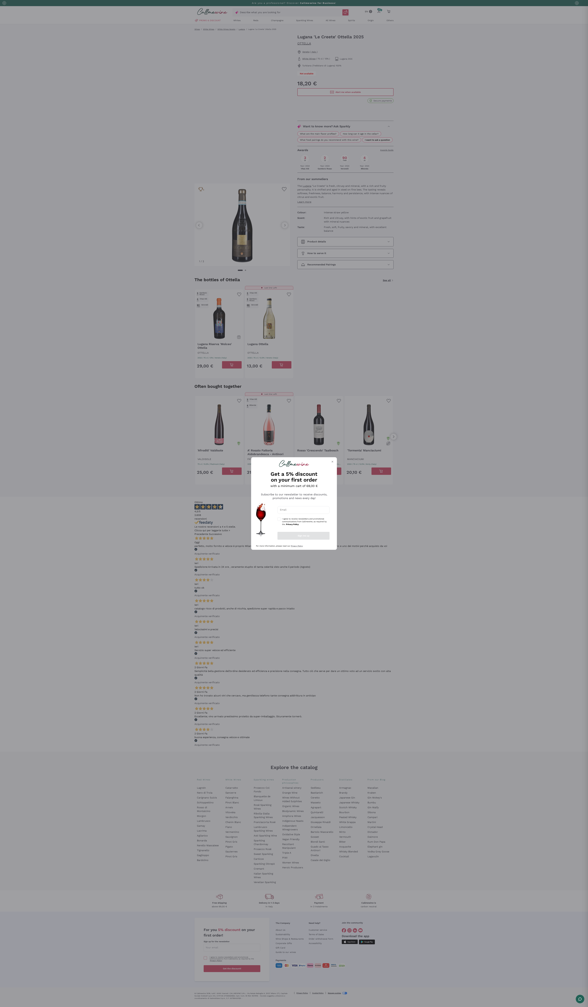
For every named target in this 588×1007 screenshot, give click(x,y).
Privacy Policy (297, 546)
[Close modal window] (332, 462)
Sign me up (303, 535)
